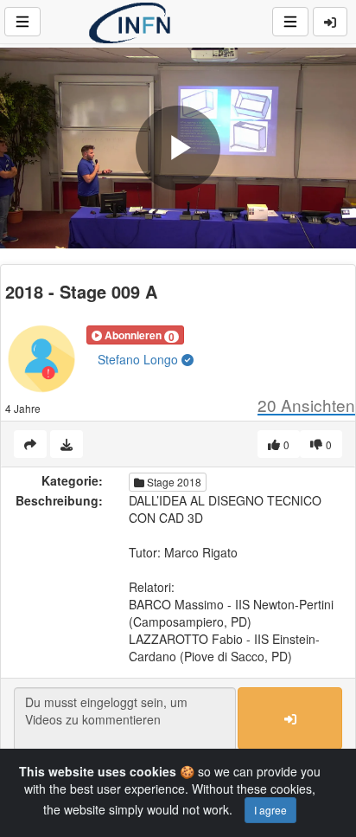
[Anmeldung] (330, 21)
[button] (135, 334)
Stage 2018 (172, 481)
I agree (270, 809)
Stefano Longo (139, 359)
